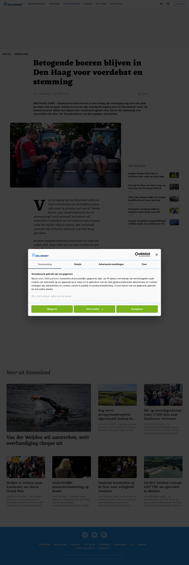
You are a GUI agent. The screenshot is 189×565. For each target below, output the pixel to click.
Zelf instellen (92, 309)
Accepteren (137, 309)
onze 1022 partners (48, 278)
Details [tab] (78, 264)
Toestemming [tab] (45, 264)
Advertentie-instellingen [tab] (111, 264)
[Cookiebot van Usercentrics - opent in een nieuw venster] (137, 254)
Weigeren (52, 309)
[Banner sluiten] (157, 255)
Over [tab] (144, 264)
